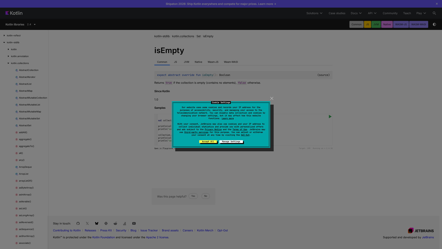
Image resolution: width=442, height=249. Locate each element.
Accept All (208, 141)
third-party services (196, 132)
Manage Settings (231, 141)
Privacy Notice (213, 129)
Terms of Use (240, 129)
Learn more (228, 118)
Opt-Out (245, 135)
